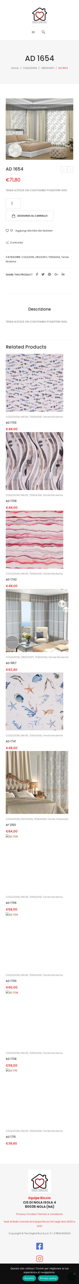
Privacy (20, 1214)
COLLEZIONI (30, 68)
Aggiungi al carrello (32, 216)
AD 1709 (11, 501)
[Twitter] (42, 274)
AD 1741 (11, 741)
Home (15, 68)
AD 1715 (11, 1137)
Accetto (29, 1278)
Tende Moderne (53, 417)
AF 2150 (11, 825)
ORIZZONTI (47, 68)
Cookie (31, 1214)
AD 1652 (64, 169)
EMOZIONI (27, 819)
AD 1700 (11, 981)
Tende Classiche (57, 819)
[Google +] (56, 274)
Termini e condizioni (50, 1214)
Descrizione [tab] (39, 309)
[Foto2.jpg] (39, 129)
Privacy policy (48, 1278)
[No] (74, 1274)
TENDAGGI (54, 257)
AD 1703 (11, 423)
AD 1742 (11, 579)
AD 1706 (11, 903)
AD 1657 (70, 169)
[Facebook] (37, 274)
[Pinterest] (49, 274)
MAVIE (24, 417)
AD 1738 (11, 1059)
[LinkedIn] (63, 274)
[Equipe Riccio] (39, 14)
